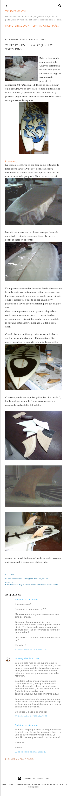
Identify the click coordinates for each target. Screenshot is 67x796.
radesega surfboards (32, 578)
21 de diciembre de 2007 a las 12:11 (31, 716)
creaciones (17, 578)
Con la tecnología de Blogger (36, 778)
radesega (20, 658)
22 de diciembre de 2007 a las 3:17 (30, 752)
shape (45, 578)
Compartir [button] (10, 574)
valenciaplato (15, 11)
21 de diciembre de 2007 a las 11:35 (31, 649)
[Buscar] (60, 5)
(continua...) (11, 161)
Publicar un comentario (19, 759)
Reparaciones (40, 25)
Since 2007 (22, 25)
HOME (9, 25)
